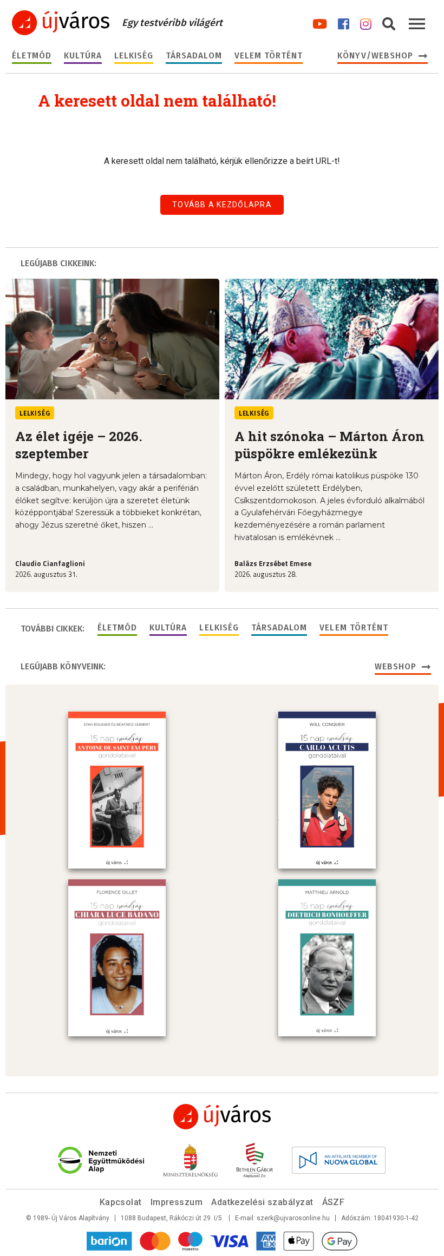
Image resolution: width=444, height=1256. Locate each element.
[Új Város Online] (222, 1116)
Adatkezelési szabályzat (262, 1202)
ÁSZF (333, 1202)
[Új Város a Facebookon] (343, 22)
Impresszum (177, 1202)
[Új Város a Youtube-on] (319, 22)
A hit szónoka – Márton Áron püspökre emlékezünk (329, 445)
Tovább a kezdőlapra (222, 204)
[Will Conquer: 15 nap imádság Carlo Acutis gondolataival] (327, 790)
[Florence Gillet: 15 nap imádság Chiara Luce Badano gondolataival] (117, 957)
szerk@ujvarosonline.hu (293, 1218)
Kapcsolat (121, 1202)
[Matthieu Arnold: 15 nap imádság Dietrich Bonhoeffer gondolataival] (327, 957)
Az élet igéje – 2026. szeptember (78, 445)
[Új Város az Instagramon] (365, 22)
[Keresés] (388, 22)
